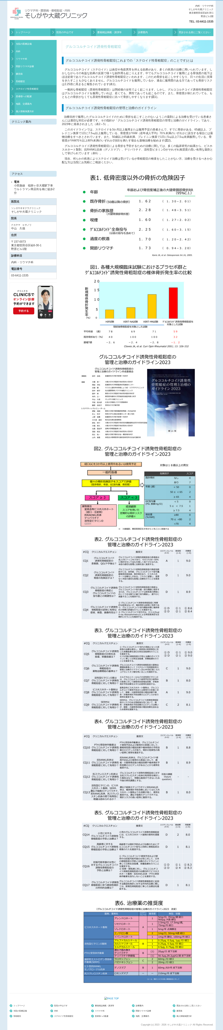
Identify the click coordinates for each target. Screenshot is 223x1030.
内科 (18, 51)
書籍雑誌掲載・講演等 (109, 32)
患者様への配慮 (24, 96)
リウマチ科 (21, 59)
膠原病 (19, 74)
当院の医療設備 (24, 44)
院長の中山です (65, 32)
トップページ (23, 32)
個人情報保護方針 (25, 111)
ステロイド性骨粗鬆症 (27, 89)
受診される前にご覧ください (194, 32)
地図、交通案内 (24, 104)
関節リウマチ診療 (25, 66)
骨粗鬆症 (20, 81)
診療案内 (143, 32)
